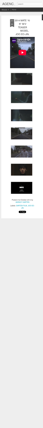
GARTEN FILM (21, 205)
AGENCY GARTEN (22, 202)
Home (14, 9)
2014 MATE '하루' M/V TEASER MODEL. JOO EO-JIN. (22, 27)
